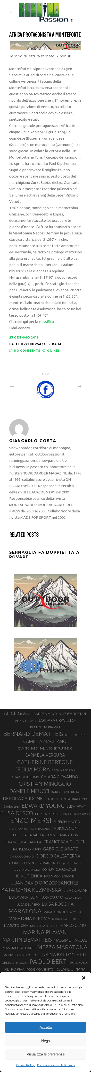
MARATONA (24, 911)
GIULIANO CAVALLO (27, 869)
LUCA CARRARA (52, 897)
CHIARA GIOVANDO (59, 776)
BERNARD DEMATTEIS (33, 734)
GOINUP (48, 869)
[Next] (69, 386)
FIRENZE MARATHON (62, 835)
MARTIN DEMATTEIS (27, 940)
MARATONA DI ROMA (29, 918)
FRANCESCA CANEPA (23, 842)
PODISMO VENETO (39, 969)
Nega (45, 1041)
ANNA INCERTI (25, 721)
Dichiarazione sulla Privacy (56, 1065)
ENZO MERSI (30, 820)
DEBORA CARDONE (23, 798)
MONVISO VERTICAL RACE (21, 955)
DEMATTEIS (51, 799)
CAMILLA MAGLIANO (44, 741)
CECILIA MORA (32, 769)
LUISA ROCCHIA (58, 904)
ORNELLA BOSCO (14, 963)
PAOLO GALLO (78, 962)
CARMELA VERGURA (45, 754)
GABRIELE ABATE (60, 848)
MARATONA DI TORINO (67, 919)
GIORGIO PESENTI (23, 863)
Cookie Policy (25, 1065)
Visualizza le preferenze (46, 1054)
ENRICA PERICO (47, 814)
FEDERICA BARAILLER (27, 835)
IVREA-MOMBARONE (59, 876)
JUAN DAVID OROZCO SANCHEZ (45, 882)
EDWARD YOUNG (43, 805)
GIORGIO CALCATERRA (58, 855)
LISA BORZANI (76, 890)
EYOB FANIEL (18, 829)
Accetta (46, 1027)
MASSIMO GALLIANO (19, 948)
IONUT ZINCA (29, 876)
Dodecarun (12, 806)
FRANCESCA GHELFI (63, 841)
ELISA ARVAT (76, 806)
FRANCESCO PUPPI (26, 849)
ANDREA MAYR (45, 714)
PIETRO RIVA (14, 969)
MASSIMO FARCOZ (71, 940)
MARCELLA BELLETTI (44, 925)
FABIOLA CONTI (66, 828)
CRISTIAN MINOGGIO (45, 783)
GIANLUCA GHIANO (21, 856)
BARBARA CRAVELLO (56, 720)
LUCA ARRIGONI (24, 897)
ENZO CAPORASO (75, 814)
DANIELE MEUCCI (29, 791)
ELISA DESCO (16, 813)
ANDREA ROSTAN (72, 714)
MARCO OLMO (73, 925)
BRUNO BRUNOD (76, 734)
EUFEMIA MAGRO (66, 822)
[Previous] (22, 386)
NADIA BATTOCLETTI (64, 954)
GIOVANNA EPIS (50, 863)
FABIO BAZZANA (40, 828)
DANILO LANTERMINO (66, 792)
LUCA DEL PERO (28, 904)
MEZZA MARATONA (62, 947)
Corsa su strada (46, 344)
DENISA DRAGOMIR (73, 799)
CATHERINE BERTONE (45, 762)
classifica (46, 322)
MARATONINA (16, 925)
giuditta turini (72, 863)
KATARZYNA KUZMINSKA (31, 890)
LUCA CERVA (73, 897)
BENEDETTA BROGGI (45, 727)
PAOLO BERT (48, 961)
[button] (83, 977)
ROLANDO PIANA (70, 969)
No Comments (27, 350)
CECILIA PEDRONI (63, 770)
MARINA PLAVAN (45, 932)
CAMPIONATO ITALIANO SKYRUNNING (45, 748)
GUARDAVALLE (66, 869)
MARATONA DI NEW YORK (62, 912)
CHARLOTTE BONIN (25, 777)
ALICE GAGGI (18, 713)
